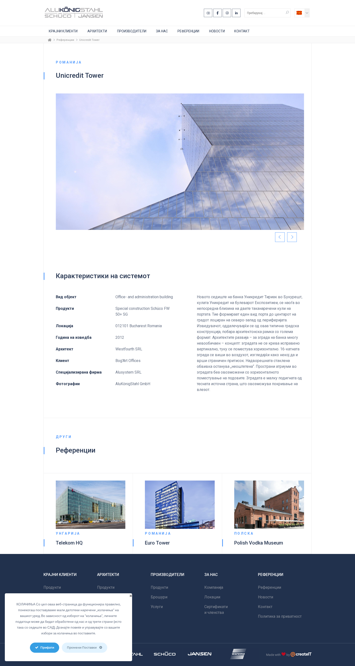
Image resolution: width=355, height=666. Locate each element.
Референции (188, 31)
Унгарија (68, 533)
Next (292, 237)
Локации (212, 597)
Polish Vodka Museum (258, 543)
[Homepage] (49, 39)
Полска (244, 533)
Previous (280, 237)
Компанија (213, 587)
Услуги (157, 606)
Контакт (242, 31)
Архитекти (97, 31)
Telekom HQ (69, 543)
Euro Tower (157, 543)
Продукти (52, 587)
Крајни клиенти (63, 31)
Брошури (159, 597)
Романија (158, 533)
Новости (217, 31)
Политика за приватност (280, 616)
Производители (131, 31)
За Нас (162, 31)
